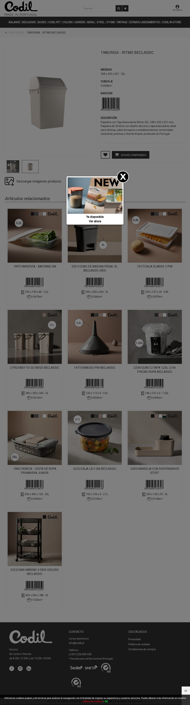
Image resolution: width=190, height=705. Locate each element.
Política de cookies (92, 701)
